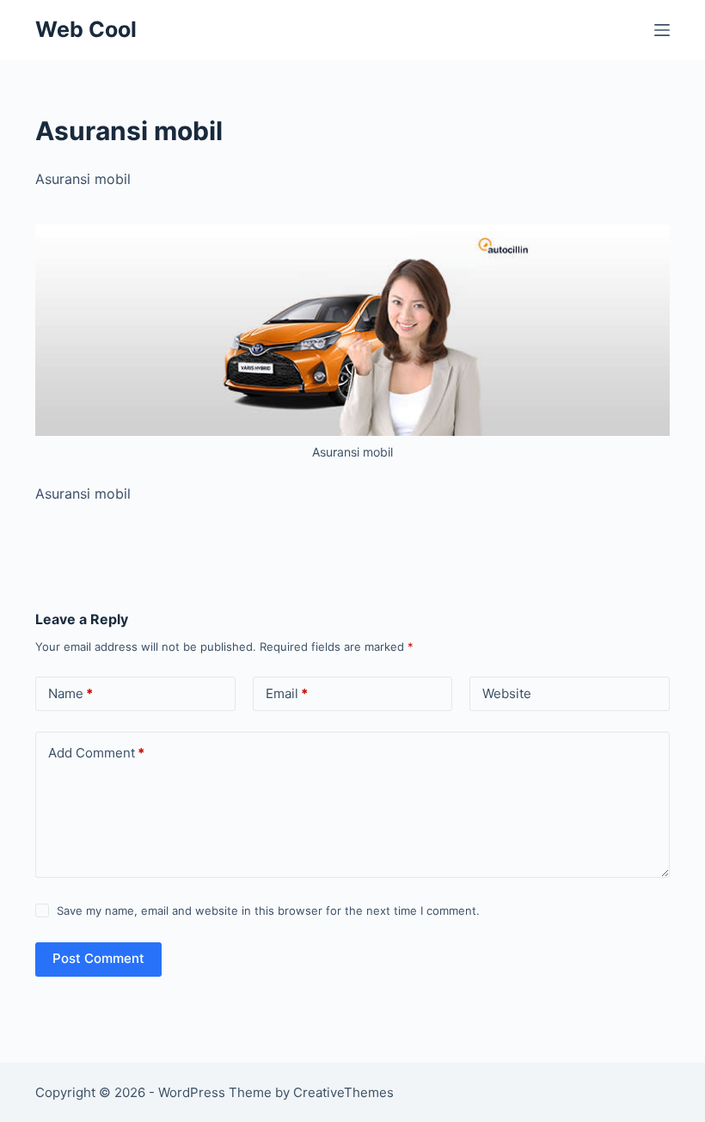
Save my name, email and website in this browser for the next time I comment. (268, 910)
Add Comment (96, 753)
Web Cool (86, 29)
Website (506, 693)
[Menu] (662, 30)
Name (70, 693)
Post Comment (98, 958)
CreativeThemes (343, 1092)
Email (287, 693)
